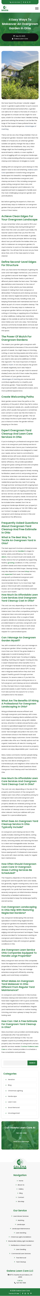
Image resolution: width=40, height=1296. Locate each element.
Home (21, 1181)
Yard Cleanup (21, 1262)
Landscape (21, 1224)
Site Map (21, 1201)
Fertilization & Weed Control (21, 1245)
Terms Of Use (14, 1293)
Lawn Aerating (21, 1233)
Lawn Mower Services (21, 1216)
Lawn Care (12, 1102)
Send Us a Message (21, 1141)
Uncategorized (14, 1113)
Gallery (21, 1189)
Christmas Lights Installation (21, 1237)
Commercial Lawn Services (21, 1254)
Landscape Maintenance (21, 1229)
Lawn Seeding (21, 1249)
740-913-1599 (15, 2)
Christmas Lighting (15, 1091)
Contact (21, 1197)
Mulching (21, 1220)
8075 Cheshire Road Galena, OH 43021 (20, 1276)
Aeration (11, 1079)
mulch (11, 365)
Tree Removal (21, 1258)
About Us (21, 1185)
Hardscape (12, 1096)
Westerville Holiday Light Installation (21, 1241)
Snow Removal (14, 1107)
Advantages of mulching (11, 379)
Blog (9, 1085)
